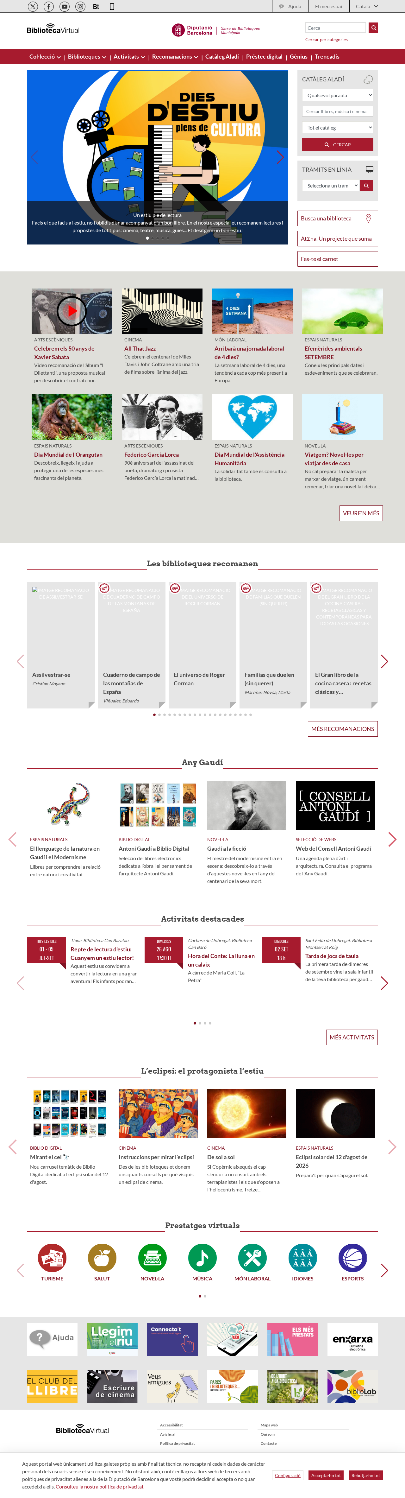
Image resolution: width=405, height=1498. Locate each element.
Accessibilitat (171, 1425)
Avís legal (167, 1434)
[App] (112, 5)
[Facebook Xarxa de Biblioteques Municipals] (49, 5)
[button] (147, 238)
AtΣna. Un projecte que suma (336, 238)
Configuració (288, 1475)
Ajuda (294, 6)
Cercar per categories (326, 39)
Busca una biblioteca (326, 218)
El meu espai (328, 6)
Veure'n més (361, 513)
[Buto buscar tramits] (366, 185)
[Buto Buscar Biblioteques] (373, 27)
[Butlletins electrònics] (96, 5)
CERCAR (340, 144)
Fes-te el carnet (319, 258)
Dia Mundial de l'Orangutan (68, 454)
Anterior (12, 839)
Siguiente (392, 839)
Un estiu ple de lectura (157, 215)
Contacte (269, 1443)
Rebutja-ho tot (366, 1475)
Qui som (268, 1434)
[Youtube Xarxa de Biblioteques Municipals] (65, 5)
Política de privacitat (177, 1443)
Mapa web (269, 1425)
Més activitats (352, 1037)
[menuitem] (42, 56)
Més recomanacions (342, 728)
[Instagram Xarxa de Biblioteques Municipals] (80, 5)
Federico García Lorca (151, 454)
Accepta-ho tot (326, 1475)
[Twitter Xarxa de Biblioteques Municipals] (33, 5)
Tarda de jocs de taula (331, 955)
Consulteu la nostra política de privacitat (100, 1486)
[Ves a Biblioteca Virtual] (216, 29)
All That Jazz (140, 348)
